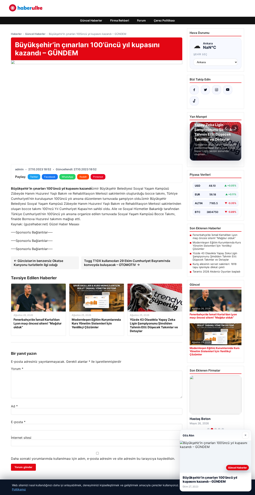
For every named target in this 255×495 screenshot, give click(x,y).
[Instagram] (216, 89)
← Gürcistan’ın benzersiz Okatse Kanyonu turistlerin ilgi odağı (38, 263)
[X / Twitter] (205, 89)
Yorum (17, 369)
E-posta (18, 422)
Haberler (16, 33)
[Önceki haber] (226, 128)
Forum (141, 20)
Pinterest (98, 176)
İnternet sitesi (21, 438)
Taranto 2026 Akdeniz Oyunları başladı (216, 271)
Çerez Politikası (164, 20)
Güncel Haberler (91, 20)
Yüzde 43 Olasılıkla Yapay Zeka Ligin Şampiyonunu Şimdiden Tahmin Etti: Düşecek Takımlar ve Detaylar (215, 256)
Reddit (83, 176)
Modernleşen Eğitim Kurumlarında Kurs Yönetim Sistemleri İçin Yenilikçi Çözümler (217, 245)
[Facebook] (194, 89)
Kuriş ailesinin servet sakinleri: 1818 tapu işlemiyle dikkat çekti (214, 265)
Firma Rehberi (119, 20)
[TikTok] (194, 101)
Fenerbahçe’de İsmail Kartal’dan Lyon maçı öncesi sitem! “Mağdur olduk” (215, 236)
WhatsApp (67, 176)
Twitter (34, 176)
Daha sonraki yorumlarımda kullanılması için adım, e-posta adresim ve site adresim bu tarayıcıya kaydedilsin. (93, 459)
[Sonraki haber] (234, 128)
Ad (14, 406)
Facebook (49, 176)
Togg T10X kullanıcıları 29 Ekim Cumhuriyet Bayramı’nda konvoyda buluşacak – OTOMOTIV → (127, 263)
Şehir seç (200, 54)
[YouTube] (227, 89)
